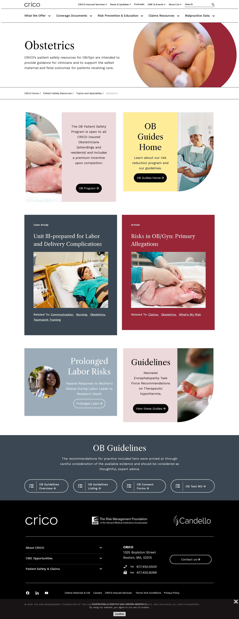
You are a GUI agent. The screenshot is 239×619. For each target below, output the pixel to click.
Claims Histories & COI (77, 592)
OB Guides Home (149, 177)
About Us (174, 4)
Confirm (119, 614)
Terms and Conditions (148, 592)
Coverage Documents (72, 15)
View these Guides (149, 408)
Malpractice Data (198, 15)
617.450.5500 (147, 567)
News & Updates (119, 4)
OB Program (87, 188)
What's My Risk (190, 314)
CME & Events (155, 4)
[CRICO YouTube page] (46, 593)
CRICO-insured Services (91, 4)
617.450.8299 (147, 572)
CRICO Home (31, 93)
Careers (97, 592)
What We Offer (35, 15)
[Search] (213, 4)
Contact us (189, 559)
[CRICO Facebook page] (28, 593)
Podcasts (139, 4)
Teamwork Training (47, 319)
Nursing (81, 314)
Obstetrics (97, 314)
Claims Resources (162, 15)
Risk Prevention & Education (118, 15)
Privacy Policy (171, 592)
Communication (62, 314)
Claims (153, 314)
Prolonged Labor (87, 403)
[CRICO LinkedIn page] (37, 593)
